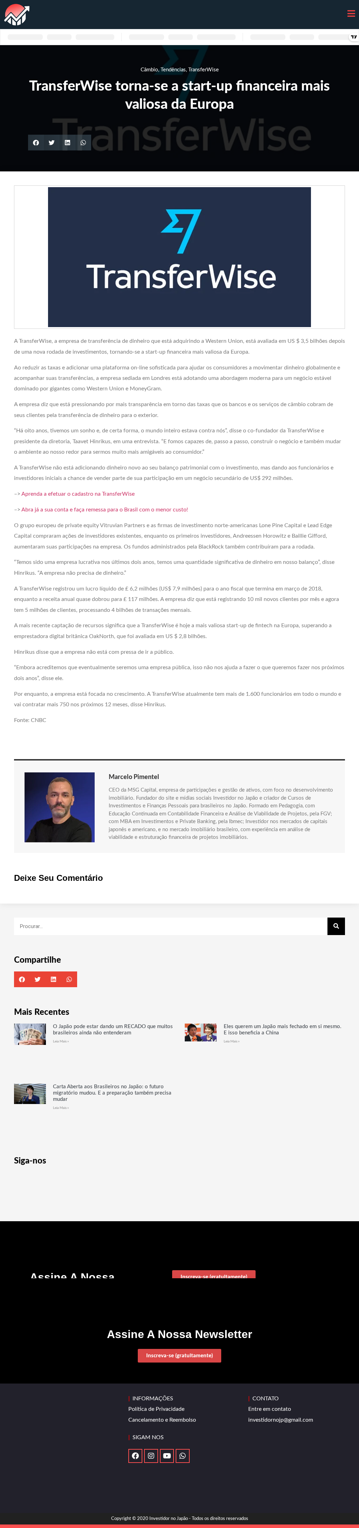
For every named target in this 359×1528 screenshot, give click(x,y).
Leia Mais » (61, 1041)
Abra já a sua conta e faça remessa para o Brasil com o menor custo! (104, 509)
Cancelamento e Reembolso (162, 1420)
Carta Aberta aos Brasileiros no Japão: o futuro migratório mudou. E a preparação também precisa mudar (112, 1093)
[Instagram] (151, 1456)
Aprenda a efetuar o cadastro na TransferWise (78, 494)
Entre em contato (269, 1409)
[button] (36, 142)
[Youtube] (167, 1456)
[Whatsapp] (183, 1456)
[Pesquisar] (336, 926)
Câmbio (149, 69)
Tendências (173, 69)
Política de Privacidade (156, 1409)
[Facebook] (135, 1456)
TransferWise (203, 69)
